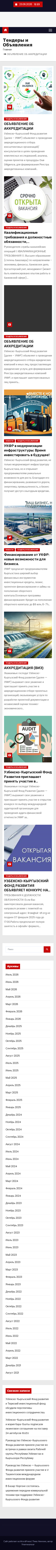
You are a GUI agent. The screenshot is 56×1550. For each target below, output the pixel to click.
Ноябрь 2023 (13, 1210)
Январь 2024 (13, 1196)
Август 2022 (13, 1321)
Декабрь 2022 (14, 1291)
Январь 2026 (13, 1019)
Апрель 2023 (13, 1262)
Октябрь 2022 (13, 1306)
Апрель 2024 (13, 1173)
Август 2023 (13, 1232)
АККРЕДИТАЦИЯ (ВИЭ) (23, 668)
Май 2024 (11, 1166)
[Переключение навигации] (50, 30)
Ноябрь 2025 (13, 1033)
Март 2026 (12, 1004)
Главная (7, 49)
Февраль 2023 (14, 1277)
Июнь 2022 (12, 1336)
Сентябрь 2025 (14, 1048)
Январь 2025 (13, 1107)
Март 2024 (12, 1181)
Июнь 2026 (12, 982)
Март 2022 (12, 1358)
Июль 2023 (12, 1240)
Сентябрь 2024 (14, 1137)
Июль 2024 (12, 1151)
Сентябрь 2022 (14, 1313)
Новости (9, 441)
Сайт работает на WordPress (18, 1541)
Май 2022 (11, 1343)
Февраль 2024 (14, 1188)
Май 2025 (11, 1078)
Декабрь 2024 (14, 1115)
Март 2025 (12, 1092)
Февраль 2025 (14, 1100)
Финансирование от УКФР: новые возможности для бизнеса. (26, 559)
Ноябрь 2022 (13, 1299)
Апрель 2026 (13, 996)
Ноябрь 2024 (13, 1122)
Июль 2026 (12, 974)
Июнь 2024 (12, 1159)
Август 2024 (13, 1144)
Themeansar (28, 1544)
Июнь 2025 (12, 1070)
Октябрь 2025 (14, 1041)
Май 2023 (11, 1255)
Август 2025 (13, 1056)
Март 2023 (12, 1269)
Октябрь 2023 (13, 1218)
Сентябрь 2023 (14, 1225)
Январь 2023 (13, 1284)
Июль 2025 (12, 1063)
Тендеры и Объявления (16, 119)
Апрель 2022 (13, 1350)
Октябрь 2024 (14, 1129)
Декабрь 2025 (14, 1026)
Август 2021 (12, 1372)
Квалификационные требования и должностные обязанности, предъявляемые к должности (28, 241)
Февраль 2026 (14, 1011)
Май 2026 (11, 989)
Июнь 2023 (12, 1247)
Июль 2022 (12, 1328)
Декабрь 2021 (13, 1365)
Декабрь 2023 (14, 1203)
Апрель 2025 (13, 1085)
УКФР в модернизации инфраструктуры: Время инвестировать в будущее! (27, 450)
